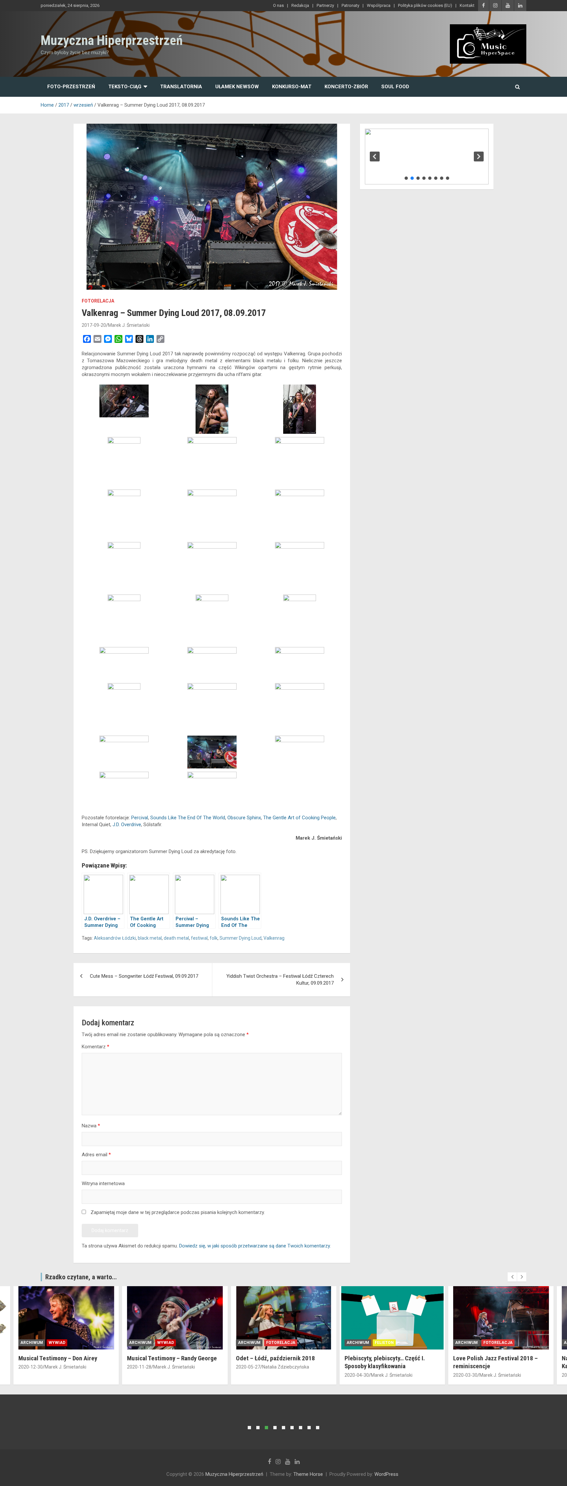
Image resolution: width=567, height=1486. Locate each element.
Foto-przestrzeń (71, 87)
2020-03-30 (465, 1375)
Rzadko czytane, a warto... (81, 1277)
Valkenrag (273, 938)
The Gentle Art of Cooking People (299, 818)
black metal (150, 938)
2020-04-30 (357, 1375)
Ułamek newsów (237, 87)
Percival (139, 818)
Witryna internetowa (103, 1183)
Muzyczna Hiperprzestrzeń (112, 40)
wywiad (57, 1342)
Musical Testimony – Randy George (172, 1358)
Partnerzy (325, 5)
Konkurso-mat (291, 87)
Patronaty (350, 5)
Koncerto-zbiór (346, 87)
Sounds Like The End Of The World (187, 818)
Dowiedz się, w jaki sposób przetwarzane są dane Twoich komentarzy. (255, 1246)
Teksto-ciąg (124, 87)
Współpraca (378, 5)
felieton (384, 1342)
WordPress (386, 1474)
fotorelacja (98, 300)
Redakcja (300, 5)
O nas (278, 5)
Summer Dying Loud (241, 938)
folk (214, 938)
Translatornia (181, 87)
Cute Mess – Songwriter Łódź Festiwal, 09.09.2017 (144, 976)
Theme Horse (308, 1474)
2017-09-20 (94, 325)
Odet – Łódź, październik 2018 (275, 1358)
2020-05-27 (248, 1367)
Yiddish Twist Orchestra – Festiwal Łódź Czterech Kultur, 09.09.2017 (280, 979)
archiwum (31, 1342)
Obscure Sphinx (244, 818)
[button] (375, 156)
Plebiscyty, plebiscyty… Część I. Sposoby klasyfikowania (385, 1362)
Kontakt (467, 5)
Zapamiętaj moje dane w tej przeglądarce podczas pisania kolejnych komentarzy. (178, 1212)
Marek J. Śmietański (129, 325)
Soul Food (395, 87)
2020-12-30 (30, 1367)
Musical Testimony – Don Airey (57, 1358)
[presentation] (512, 1277)
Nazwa (91, 1126)
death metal (176, 938)
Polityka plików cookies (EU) (425, 5)
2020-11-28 (139, 1367)
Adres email (96, 1155)
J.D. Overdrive (127, 824)
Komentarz (95, 1047)
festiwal (199, 938)
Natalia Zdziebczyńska (285, 1367)
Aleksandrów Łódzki (115, 938)
